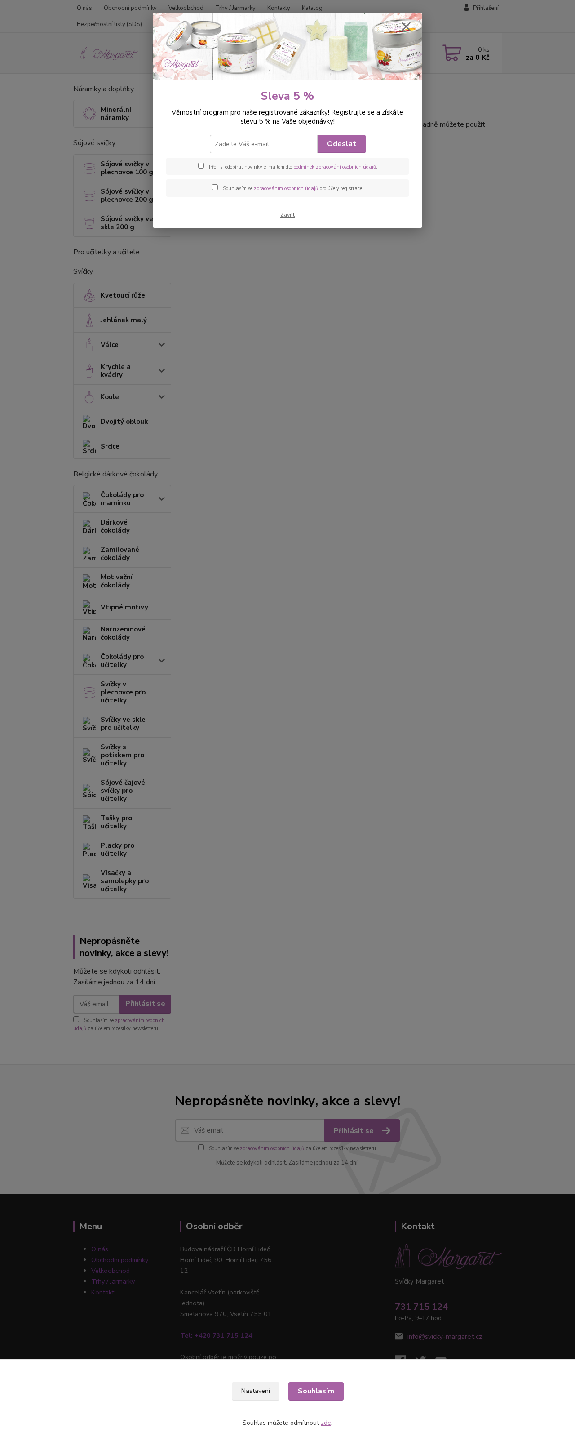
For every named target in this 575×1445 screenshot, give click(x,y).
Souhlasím (316, 1391)
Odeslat (341, 144)
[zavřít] (406, 26)
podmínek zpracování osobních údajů (334, 167)
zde (326, 1422)
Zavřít (287, 214)
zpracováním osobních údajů (286, 188)
